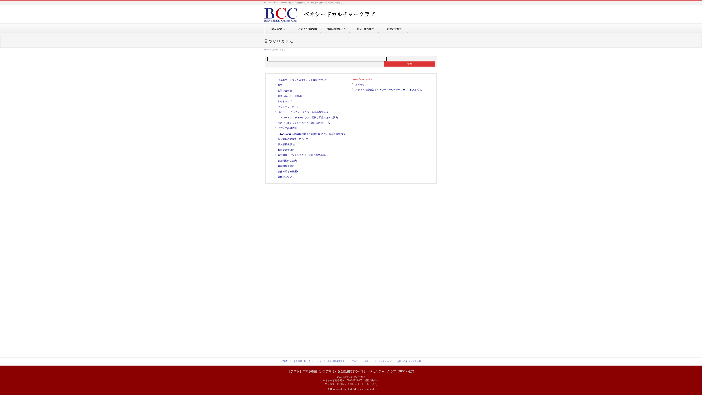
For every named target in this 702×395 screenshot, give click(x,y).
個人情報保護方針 (287, 144)
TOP (280, 85)
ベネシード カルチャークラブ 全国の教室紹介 (303, 112)
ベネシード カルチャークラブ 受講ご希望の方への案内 (308, 117)
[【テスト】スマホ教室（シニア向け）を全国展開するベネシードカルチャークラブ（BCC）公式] (328, 17)
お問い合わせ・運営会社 (291, 96)
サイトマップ (285, 101)
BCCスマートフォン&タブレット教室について (302, 80)
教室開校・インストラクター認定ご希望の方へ (303, 155)
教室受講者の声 (286, 149)
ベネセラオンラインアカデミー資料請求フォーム (304, 123)
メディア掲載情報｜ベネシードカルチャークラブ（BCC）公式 (388, 89)
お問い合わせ (285, 90)
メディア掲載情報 (287, 128)
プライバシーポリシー (289, 107)
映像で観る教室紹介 (288, 171)
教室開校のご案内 (287, 160)
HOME (267, 50)
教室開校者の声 (286, 166)
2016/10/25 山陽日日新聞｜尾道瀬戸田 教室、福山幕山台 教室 (313, 133)
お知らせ (360, 84)
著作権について (286, 176)
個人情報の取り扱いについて (293, 139)
